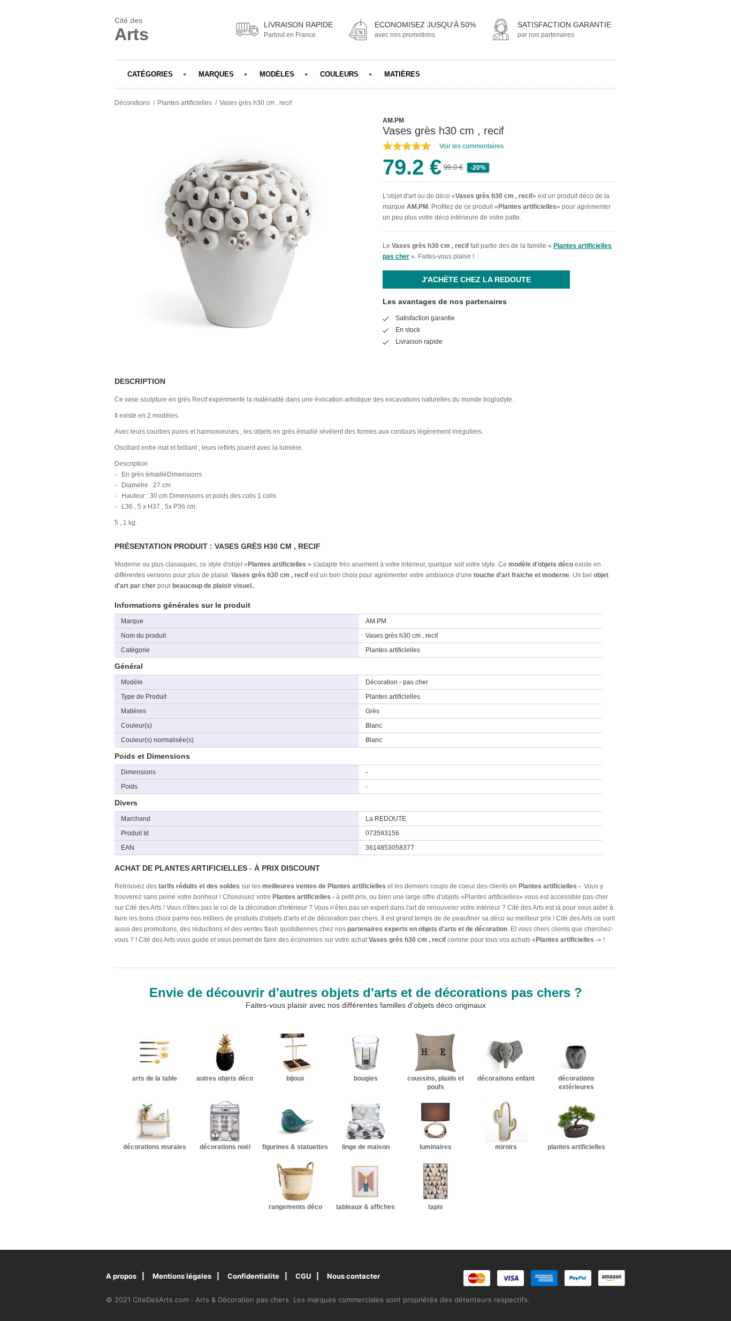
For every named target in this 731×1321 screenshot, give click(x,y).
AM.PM (417, 206)
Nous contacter (353, 1276)
